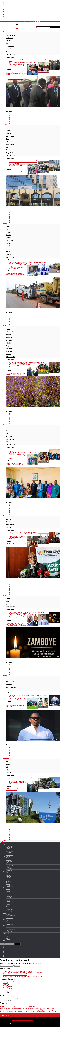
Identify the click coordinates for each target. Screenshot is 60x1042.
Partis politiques (10, 35)
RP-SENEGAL (51, 1011)
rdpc (52, 1010)
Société (5, 223)
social (7, 1012)
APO (7, 769)
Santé (4, 515)
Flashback (8, 249)
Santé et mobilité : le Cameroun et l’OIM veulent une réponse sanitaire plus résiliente (17, 537)
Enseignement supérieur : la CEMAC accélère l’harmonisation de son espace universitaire (17, 267)
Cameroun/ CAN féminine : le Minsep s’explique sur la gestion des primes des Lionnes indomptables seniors (23, 364)
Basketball (9, 348)
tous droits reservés (28, 1020)
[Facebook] (9, 113)
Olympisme (9, 337)
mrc (33, 1010)
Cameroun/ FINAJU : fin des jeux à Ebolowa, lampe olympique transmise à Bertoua (18, 367)
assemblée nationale (8, 1007)
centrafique (44, 1007)
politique (49, 1010)
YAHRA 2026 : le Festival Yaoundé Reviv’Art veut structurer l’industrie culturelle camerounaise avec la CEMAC (17, 456)
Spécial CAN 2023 (11, 687)
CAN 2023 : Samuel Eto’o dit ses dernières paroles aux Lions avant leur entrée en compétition (15, 705)
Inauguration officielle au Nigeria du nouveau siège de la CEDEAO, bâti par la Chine (18, 782)
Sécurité (8, 40)
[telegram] (9, 119)
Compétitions (9, 346)
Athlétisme (9, 340)
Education (8, 235)
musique (36, 1010)
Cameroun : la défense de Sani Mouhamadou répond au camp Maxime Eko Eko (18, 617)
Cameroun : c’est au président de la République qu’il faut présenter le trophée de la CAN (17, 66)
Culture (5, 424)
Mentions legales (5, 1015)
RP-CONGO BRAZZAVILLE (35, 1011)
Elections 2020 (10, 46)
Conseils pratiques (11, 522)
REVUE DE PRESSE (5, 1011)
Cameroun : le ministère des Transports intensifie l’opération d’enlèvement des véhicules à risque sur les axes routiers (15, 274)
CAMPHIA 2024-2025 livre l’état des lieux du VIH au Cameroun (23, 532)
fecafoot (47, 1008)
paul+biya (41, 1010)
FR (15, 24)
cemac (40, 1007)
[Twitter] (10, 115)
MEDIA (4, 840)
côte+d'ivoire (17, 1008)
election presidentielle (38, 1008)
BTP (7, 147)
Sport (4, 325)
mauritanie (29, 1010)
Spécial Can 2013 (10, 681)
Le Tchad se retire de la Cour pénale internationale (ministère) (23, 777)
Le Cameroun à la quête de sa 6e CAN (17, 699)
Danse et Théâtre (10, 439)
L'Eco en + (8, 141)
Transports (9, 150)
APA (7, 767)
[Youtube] (10, 121)
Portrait (8, 243)
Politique (5, 31)
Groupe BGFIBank (10, 153)
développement (26, 1008)
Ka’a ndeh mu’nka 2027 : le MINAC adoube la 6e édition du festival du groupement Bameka (16, 464)
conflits (53, 1007)
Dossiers (5, 675)
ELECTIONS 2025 (10, 54)
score (56, 1011)
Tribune (8, 598)
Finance (8, 128)
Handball (8, 354)
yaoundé (10, 1012)
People (4, 940)
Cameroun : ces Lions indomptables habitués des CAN (21, 697)
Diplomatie (9, 49)
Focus (7, 679)
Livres (7, 433)
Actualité (8, 519)
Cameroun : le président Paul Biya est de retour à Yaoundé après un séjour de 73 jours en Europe (16, 73)
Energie (8, 130)
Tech (7, 139)
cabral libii (24, 1007)
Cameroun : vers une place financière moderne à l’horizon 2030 (23, 160)
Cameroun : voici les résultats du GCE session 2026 (21, 264)
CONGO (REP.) (6, 1008)
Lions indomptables (14, 1010)
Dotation (8, 251)
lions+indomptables (5, 1010)
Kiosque (8, 229)
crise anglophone (12, 1008)
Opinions (5, 595)
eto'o (44, 1008)
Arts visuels (9, 436)
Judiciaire (8, 43)
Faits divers (9, 232)
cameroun (31, 1007)
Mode (7, 431)
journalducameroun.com (17, 1020)
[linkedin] (9, 118)
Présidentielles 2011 (11, 684)
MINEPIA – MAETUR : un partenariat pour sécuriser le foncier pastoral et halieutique (22, 972)
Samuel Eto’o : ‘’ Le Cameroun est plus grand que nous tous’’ (23, 614)
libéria (50, 1008)
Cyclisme (8, 334)
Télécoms (8, 237)
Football (8, 329)
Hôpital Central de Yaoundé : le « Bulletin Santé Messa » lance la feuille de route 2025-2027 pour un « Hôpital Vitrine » (23, 534)
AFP (7, 761)
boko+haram (18, 1007)
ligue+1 (53, 1008)
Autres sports (9, 332)
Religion (8, 442)
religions (55, 1010)
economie (32, 1008)
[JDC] (17, 28)
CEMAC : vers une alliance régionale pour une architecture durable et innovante (17, 165)
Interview (8, 604)
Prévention (9, 52)
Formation (8, 246)
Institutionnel (9, 38)
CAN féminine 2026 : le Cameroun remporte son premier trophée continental (26, 362)
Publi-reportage (10, 144)
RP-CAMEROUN (25, 1011)
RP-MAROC (43, 1011)
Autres (8, 764)
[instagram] (9, 117)
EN (17, 24)
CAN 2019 (37, 1007)
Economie (5, 984)
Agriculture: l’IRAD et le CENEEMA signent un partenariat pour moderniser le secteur (22, 976)
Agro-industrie (10, 136)
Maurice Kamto (24, 1010)
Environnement (10, 240)
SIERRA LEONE (2, 1012)
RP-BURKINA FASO (15, 1011)
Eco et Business (7, 124)
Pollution (8, 254)
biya (13, 1007)
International (6, 758)
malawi (19, 1010)
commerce (48, 1007)
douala (21, 1008)
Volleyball (8, 343)
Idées (7, 601)
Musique (8, 428)
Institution (9, 351)
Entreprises (9, 133)
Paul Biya (46, 1010)
